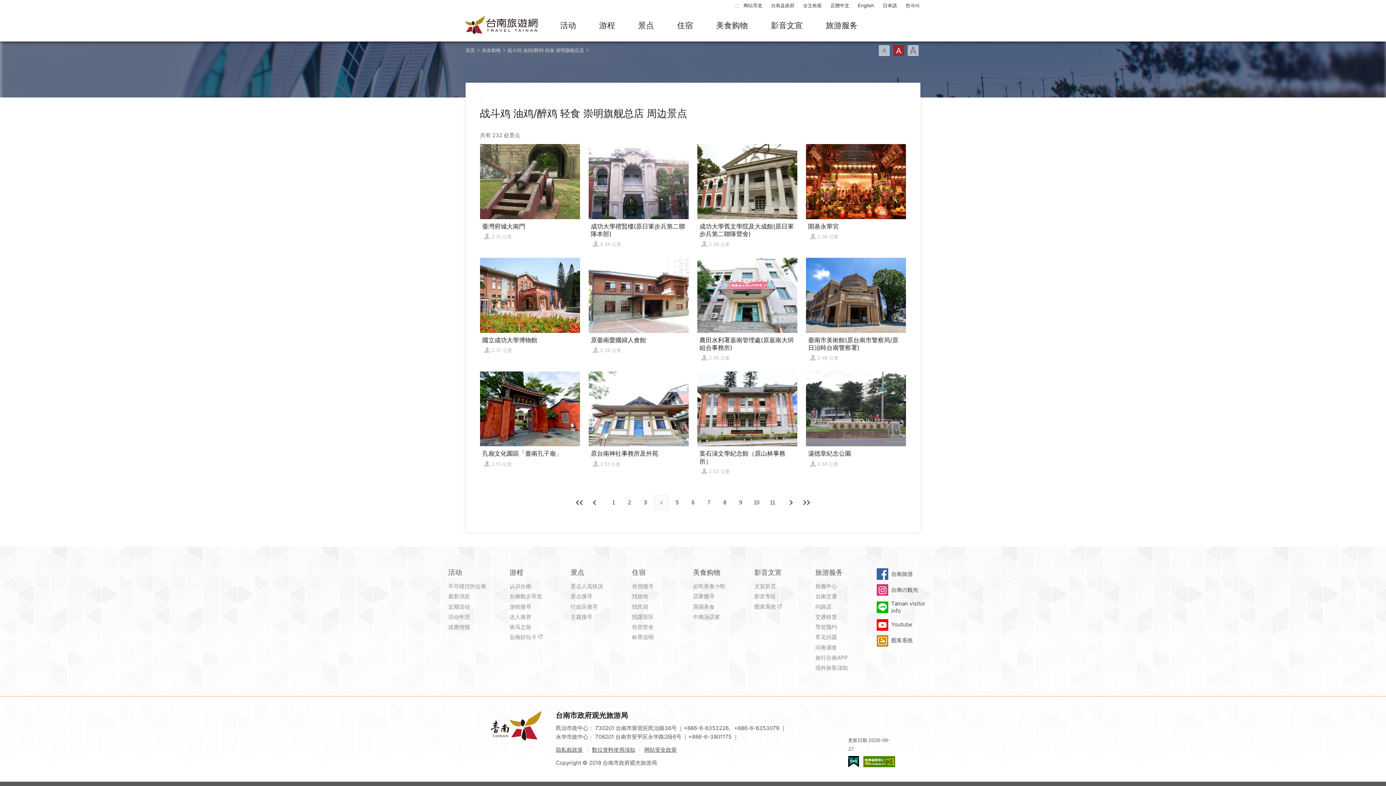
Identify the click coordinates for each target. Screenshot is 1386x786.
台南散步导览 (526, 596)
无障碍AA (879, 761)
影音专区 (765, 596)
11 (772, 502)
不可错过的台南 (467, 586)
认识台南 (520, 586)
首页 (470, 50)
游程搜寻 (520, 606)
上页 (790, 502)
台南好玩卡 (523, 637)
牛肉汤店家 (706, 616)
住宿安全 (643, 627)
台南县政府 (782, 5)
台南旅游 (902, 573)
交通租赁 (826, 616)
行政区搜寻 (584, 606)
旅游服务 (842, 25)
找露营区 (643, 616)
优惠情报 (459, 627)
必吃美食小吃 (709, 586)
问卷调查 (826, 647)
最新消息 (459, 596)
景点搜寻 (581, 596)
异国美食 (704, 606)
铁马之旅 (520, 627)
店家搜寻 (704, 596)
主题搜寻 (581, 616)
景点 (646, 25)
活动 (568, 25)
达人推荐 (520, 616)
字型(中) (898, 50)
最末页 (806, 502)
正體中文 (840, 5)
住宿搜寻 (643, 586)
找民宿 (640, 606)
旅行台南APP (831, 657)
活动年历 (459, 616)
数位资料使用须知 (613, 749)
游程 (607, 25)
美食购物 (732, 25)
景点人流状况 (587, 586)
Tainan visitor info (908, 607)
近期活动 (459, 606)
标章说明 (643, 637)
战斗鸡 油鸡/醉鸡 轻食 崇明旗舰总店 (545, 50)
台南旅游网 (501, 25)
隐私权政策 (569, 749)
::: (737, 5)
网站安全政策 (660, 749)
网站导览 (753, 5)
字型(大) (913, 50)
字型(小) (884, 50)
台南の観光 (904, 589)
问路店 (823, 606)
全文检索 (812, 5)
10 (756, 502)
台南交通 (826, 596)
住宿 (685, 25)
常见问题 (826, 637)
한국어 (913, 5)
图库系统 (765, 606)
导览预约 (826, 627)
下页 (595, 502)
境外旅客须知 (831, 667)
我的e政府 (853, 761)
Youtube (901, 624)
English (866, 5)
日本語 (890, 5)
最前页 (579, 502)
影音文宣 (787, 25)
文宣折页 (765, 586)
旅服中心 (826, 586)
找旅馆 (640, 596)
